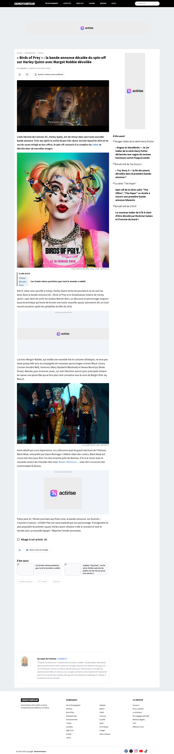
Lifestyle (67, 3)
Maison (103, 3)
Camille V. (23, 68)
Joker (95, 144)
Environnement (71, 719)
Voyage (102, 730)
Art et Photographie (73, 705)
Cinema (40, 53)
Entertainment (51, 3)
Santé (101, 712)
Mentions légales (139, 719)
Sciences (102, 716)
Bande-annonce (25, 581)
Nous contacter (138, 709)
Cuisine (92, 3)
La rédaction (137, 712)
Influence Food (138, 727)
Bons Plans (70, 712)
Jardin (68, 737)
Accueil (19, 53)
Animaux (69, 709)
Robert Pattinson (67, 462)
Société (102, 719)
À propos (136, 705)
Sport (101, 723)
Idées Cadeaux (104, 734)
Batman (56, 581)
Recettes (69, 727)
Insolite (79, 3)
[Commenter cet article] (27, 74)
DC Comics (42, 581)
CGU (134, 723)
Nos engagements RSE (141, 716)
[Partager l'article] (19, 74)
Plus (114, 3)
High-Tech (69, 730)
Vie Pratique (103, 727)
